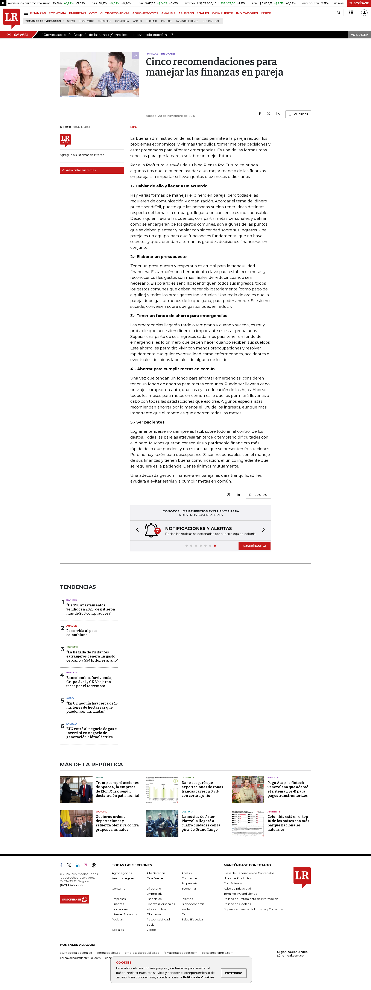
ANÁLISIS (168, 13)
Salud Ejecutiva (192, 919)
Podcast (117, 919)
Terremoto (86, 21)
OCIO (93, 13)
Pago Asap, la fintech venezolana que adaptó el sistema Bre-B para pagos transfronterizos (288, 789)
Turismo (151, 21)
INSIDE (266, 13)
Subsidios (104, 21)
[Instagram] (87, 866)
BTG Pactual (211, 21)
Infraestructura (157, 909)
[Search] (338, 13)
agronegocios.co (108, 952)
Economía (189, 888)
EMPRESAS (77, 13)
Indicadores (120, 909)
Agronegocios (122, 873)
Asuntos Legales (123, 878)
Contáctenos (233, 883)
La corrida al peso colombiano (81, 633)
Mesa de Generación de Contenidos (249, 873)
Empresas (119, 898)
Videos (151, 929)
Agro (70, 698)
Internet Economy (124, 914)
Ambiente (274, 811)
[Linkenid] (79, 866)
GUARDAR (300, 114)
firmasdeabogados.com (181, 952)
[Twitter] (269, 114)
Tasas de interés (187, 21)
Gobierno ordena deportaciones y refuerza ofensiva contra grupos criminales (117, 823)
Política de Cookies (198, 977)
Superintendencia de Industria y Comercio (253, 909)
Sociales (118, 929)
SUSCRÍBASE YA (254, 546)
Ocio (185, 914)
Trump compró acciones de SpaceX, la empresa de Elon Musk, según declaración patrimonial (117, 789)
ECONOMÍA (57, 13)
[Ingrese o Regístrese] (364, 12)
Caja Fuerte (155, 878)
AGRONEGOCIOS (145, 13)
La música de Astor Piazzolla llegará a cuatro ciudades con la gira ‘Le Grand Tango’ (201, 823)
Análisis (72, 625)
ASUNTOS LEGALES (193, 13)
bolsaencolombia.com (217, 952)
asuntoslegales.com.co (76, 952)
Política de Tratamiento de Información (251, 898)
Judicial (101, 811)
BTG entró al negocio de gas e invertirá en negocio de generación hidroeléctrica (91, 733)
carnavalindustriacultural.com (80, 958)
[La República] (11, 19)
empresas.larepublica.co (142, 952)
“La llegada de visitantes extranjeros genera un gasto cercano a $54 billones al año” (92, 656)
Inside (186, 909)
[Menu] (26, 13)
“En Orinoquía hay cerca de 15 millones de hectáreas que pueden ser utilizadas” (92, 707)
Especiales (154, 898)
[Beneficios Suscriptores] (351, 12)
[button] (136, 531)
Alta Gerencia (156, 873)
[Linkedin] (278, 114)
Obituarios (154, 914)
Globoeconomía (193, 904)
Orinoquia (122, 21)
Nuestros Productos (237, 878)
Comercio (188, 777)
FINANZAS (38, 13)
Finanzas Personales (161, 904)
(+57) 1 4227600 (71, 885)
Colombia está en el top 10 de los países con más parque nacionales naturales (288, 823)
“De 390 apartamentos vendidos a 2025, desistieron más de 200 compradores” (90, 609)
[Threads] (95, 866)
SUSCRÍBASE (359, 3)
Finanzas (118, 904)
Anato (137, 21)
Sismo (71, 21)
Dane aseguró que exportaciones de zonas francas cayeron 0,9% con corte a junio (202, 789)
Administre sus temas (80, 170)
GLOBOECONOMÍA (114, 13)
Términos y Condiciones (240, 893)
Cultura (187, 811)
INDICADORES (247, 13)
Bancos (166, 21)
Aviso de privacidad (237, 888)
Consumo (118, 888)
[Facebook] (260, 114)
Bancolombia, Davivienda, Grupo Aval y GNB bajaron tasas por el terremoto (89, 682)
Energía (71, 723)
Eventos (187, 898)
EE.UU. (99, 777)
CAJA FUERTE (222, 13)
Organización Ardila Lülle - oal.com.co (292, 953)
